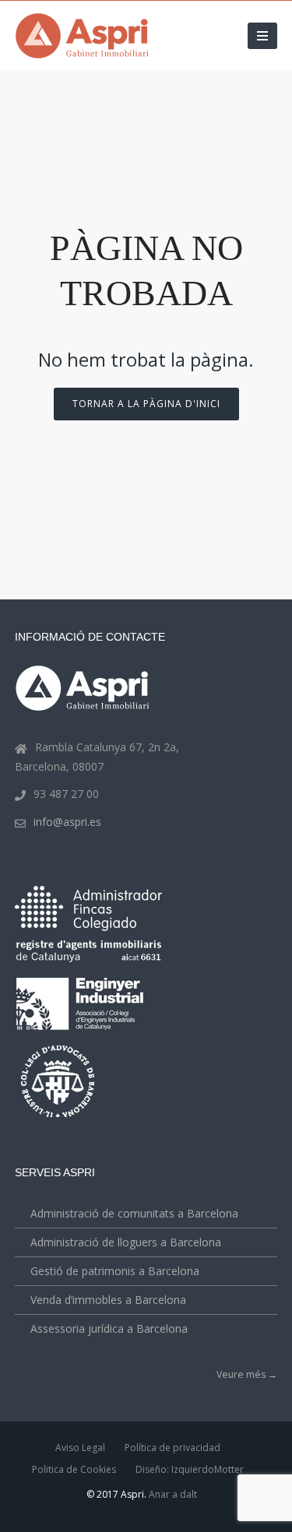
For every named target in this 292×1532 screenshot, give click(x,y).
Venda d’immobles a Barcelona (108, 1299)
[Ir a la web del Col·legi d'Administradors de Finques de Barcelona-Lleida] (88, 927)
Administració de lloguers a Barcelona (125, 1242)
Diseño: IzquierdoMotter (189, 1469)
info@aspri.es (67, 821)
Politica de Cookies (74, 1469)
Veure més (246, 1374)
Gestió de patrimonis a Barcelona (114, 1270)
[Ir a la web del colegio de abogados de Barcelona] (59, 1119)
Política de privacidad (172, 1447)
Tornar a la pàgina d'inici (146, 403)
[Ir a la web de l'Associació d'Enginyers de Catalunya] (82, 1032)
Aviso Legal (80, 1447)
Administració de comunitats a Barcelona (134, 1213)
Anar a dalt (173, 1494)
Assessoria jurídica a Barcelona (109, 1328)
